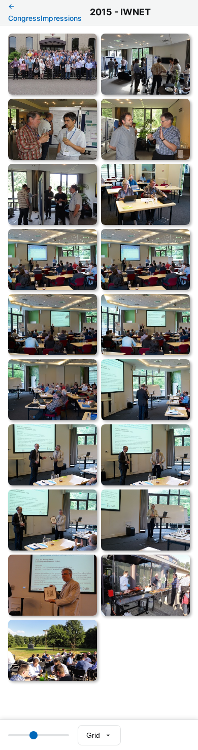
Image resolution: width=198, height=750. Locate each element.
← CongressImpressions (45, 12)
